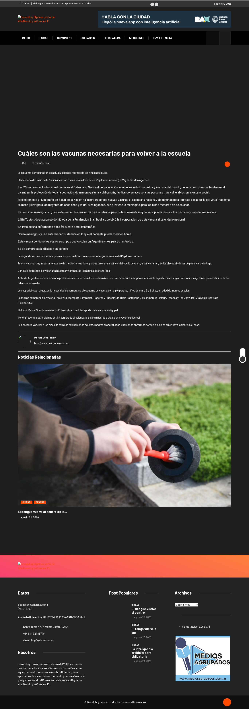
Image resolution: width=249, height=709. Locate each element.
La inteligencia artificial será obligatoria (142, 652)
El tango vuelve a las (143, 631)
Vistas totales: (190, 626)
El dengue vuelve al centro (143, 610)
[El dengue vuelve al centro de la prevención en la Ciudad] (118, 610)
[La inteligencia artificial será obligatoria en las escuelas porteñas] (118, 650)
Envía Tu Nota (162, 38)
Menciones (136, 38)
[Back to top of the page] (227, 702)
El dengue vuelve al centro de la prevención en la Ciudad (62, 3)
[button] (152, 4)
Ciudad (43, 38)
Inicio (26, 38)
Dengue (40, 502)
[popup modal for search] (225, 38)
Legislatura (112, 38)
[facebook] (214, 38)
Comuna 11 (64, 38)
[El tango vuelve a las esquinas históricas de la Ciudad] (118, 630)
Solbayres (88, 38)
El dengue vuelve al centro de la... (42, 512)
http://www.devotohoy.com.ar (51, 343)
